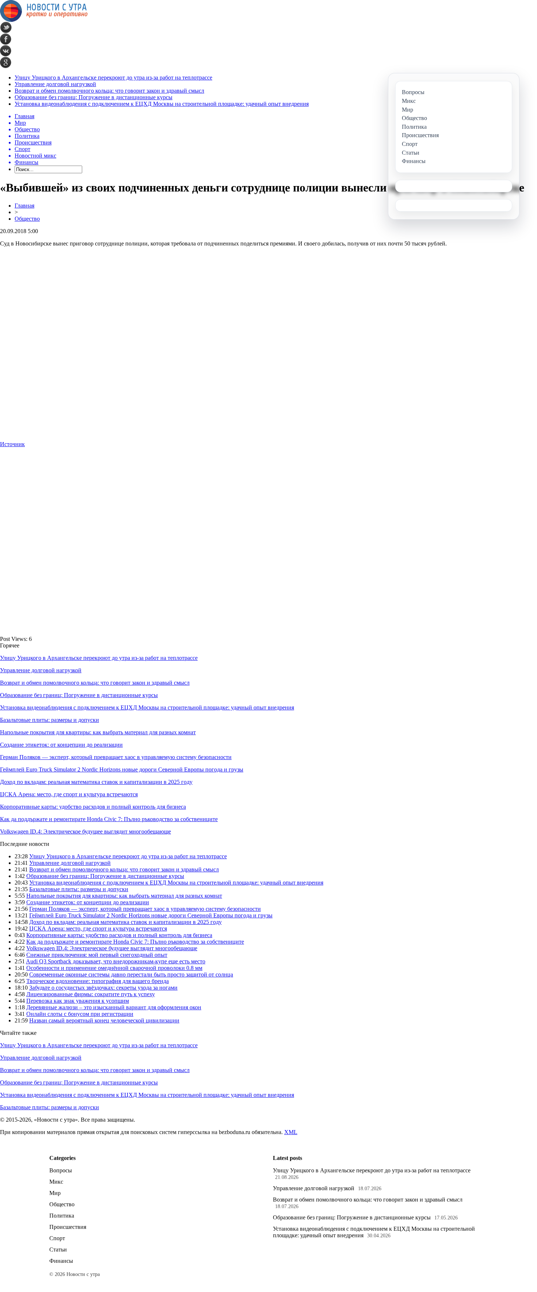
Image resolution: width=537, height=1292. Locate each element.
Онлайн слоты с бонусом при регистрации (79, 1014)
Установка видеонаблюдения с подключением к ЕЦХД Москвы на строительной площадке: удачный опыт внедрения (162, 104)
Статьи (58, 1249)
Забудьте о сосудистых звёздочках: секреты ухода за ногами (103, 988)
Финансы (61, 1261)
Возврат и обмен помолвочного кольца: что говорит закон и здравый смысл (109, 91)
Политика (61, 1215)
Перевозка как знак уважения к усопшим (77, 1001)
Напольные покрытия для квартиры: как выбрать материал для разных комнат (98, 732)
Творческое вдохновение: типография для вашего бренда (97, 981)
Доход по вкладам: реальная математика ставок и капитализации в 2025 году (96, 782)
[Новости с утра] (44, 20)
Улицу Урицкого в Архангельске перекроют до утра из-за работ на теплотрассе (113, 77)
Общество (27, 219)
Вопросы (60, 1170)
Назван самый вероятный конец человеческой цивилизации (104, 1020)
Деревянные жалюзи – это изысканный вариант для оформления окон (113, 1007)
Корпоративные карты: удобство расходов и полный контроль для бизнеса (93, 807)
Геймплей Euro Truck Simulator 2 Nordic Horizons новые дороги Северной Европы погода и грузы (121, 769)
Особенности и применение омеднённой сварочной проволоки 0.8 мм (114, 968)
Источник (12, 444)
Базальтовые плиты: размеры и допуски (49, 720)
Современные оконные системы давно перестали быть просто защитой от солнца (131, 974)
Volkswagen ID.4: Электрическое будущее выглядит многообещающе (85, 831)
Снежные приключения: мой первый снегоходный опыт (96, 955)
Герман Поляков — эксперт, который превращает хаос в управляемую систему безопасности (116, 757)
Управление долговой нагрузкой (55, 84)
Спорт (57, 1238)
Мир (55, 1193)
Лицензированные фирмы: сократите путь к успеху (90, 994)
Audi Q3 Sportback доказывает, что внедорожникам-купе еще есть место (115, 961)
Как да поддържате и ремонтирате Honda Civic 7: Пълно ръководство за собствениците (109, 819)
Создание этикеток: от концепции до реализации (61, 745)
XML (290, 1132)
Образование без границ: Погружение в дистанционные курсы (93, 97)
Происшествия (67, 1227)
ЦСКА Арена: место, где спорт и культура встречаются (69, 794)
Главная (24, 205)
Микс (56, 1182)
